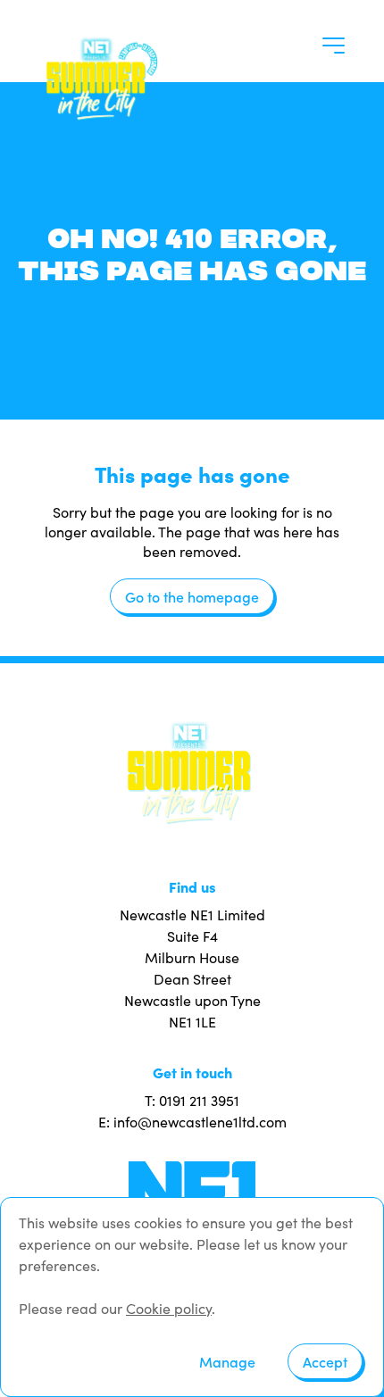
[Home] (98, 76)
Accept (325, 1361)
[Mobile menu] (333, 45)
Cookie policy (169, 1308)
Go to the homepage (192, 596)
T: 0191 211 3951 (192, 1100)
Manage (227, 1361)
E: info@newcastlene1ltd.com (192, 1121)
